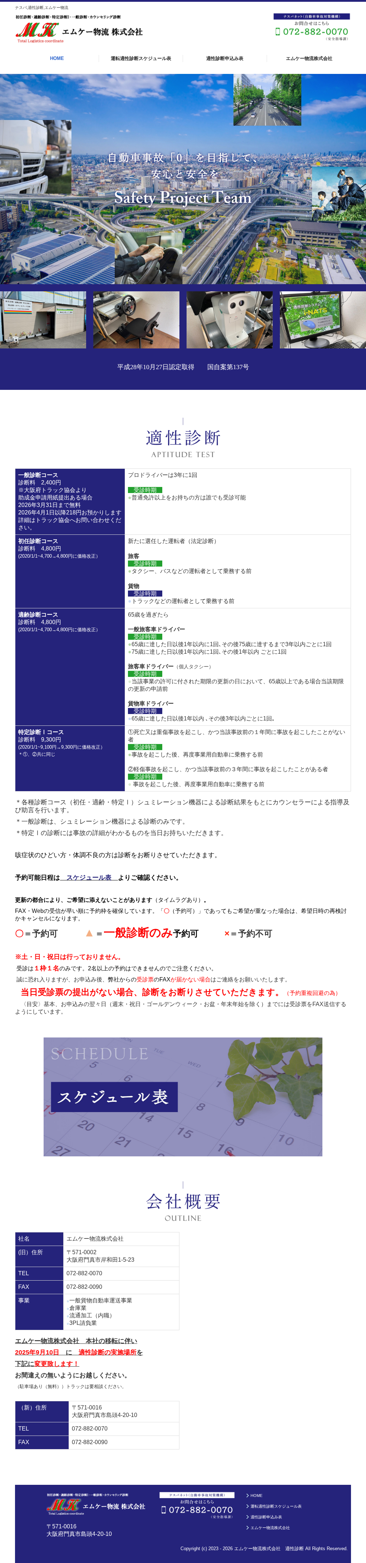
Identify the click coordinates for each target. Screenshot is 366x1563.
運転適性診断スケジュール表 (141, 58)
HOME (57, 58)
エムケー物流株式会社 (309, 58)
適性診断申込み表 (224, 58)
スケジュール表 (89, 877)
